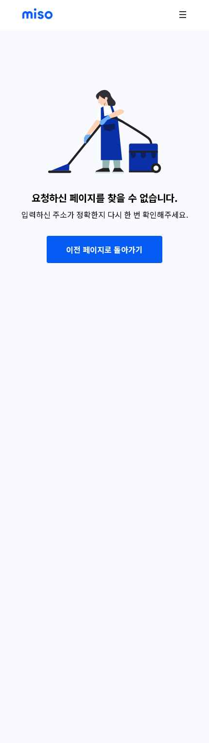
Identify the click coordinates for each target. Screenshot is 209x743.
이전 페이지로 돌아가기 (104, 249)
